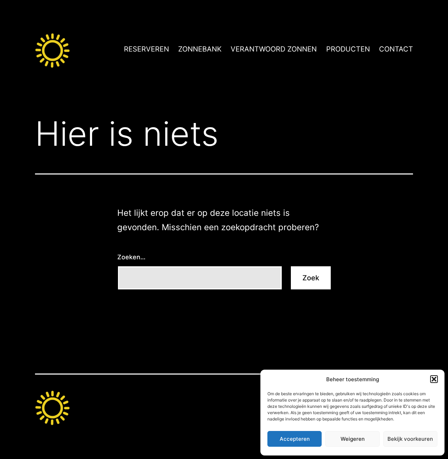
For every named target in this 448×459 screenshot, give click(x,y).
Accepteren (295, 439)
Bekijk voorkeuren (410, 439)
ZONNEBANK (200, 49)
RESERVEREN (146, 49)
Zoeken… (131, 257)
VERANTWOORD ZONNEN (274, 49)
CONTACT (396, 49)
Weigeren (353, 439)
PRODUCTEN (348, 49)
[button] (434, 379)
